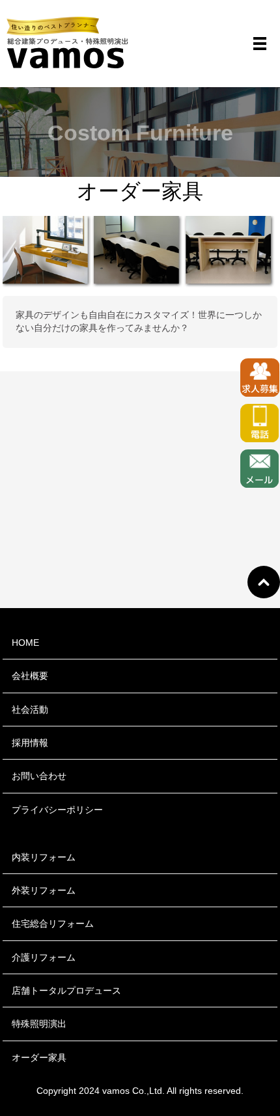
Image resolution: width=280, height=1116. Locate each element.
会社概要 (30, 676)
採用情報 (30, 742)
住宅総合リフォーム (53, 923)
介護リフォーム (44, 957)
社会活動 (30, 709)
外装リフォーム (44, 890)
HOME (25, 642)
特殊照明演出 (39, 1023)
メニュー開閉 (259, 43)
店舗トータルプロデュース (66, 990)
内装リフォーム (44, 857)
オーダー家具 (39, 1057)
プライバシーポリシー (57, 809)
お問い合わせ (39, 776)
